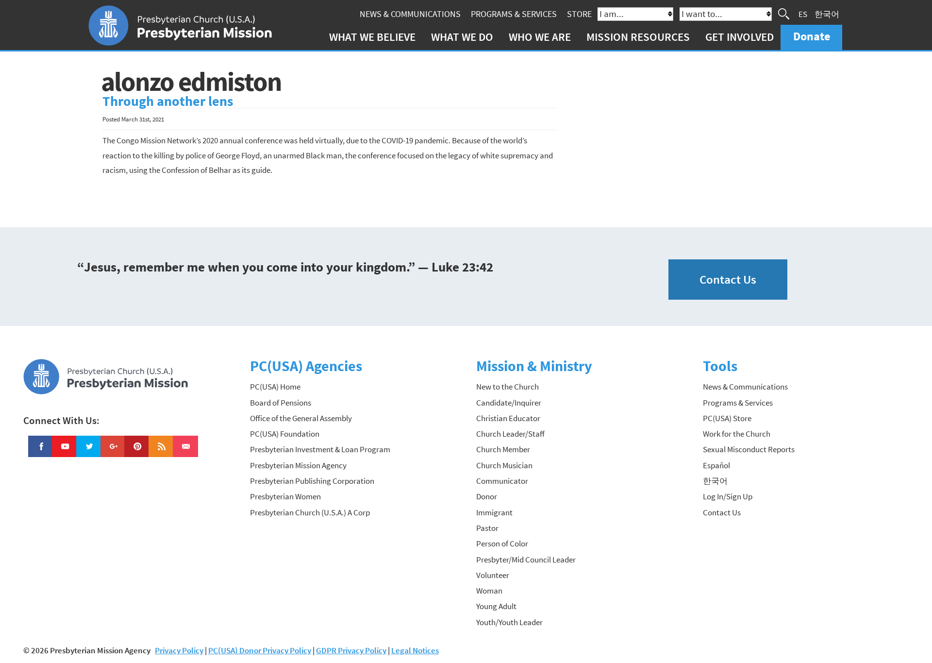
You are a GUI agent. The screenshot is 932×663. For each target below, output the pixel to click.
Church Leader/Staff (510, 433)
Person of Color (502, 543)
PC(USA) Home (275, 386)
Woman (489, 590)
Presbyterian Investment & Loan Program (320, 449)
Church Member (503, 449)
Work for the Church (736, 433)
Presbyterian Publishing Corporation (312, 481)
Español (716, 465)
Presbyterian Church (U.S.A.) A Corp (310, 512)
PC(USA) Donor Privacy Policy (259, 650)
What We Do (462, 37)
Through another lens (167, 101)
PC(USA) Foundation (284, 433)
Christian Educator (508, 418)
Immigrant (494, 512)
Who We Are (540, 37)
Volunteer (492, 575)
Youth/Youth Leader (509, 622)
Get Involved (739, 37)
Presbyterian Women (285, 496)
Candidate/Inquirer (508, 402)
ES (803, 13)
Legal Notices (415, 650)
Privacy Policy (179, 650)
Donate (811, 36)
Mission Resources (638, 37)
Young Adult (496, 606)
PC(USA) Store (727, 418)
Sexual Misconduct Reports (749, 449)
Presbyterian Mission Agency (298, 465)
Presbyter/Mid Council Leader (526, 559)
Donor (486, 496)
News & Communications (410, 13)
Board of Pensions (280, 402)
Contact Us (727, 279)
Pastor (487, 528)
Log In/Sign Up (727, 496)
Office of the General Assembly (301, 418)
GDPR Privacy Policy (351, 650)
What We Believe (372, 37)
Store (579, 13)
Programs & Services (514, 13)
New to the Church (507, 386)
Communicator (502, 481)
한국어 (827, 13)
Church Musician (504, 465)
